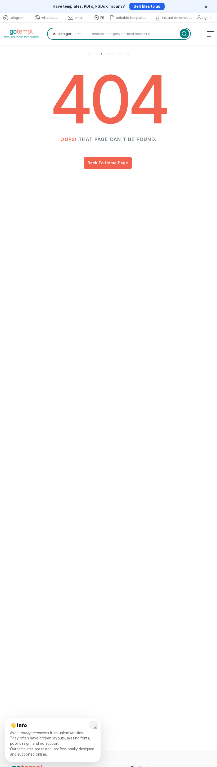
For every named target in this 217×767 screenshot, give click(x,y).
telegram (17, 17)
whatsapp (49, 17)
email (79, 17)
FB (102, 17)
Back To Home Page (108, 162)
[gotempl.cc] (21, 34)
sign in (207, 17)
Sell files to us (147, 6)
